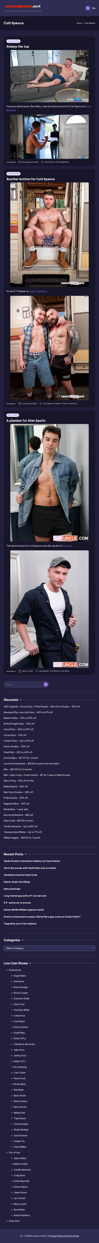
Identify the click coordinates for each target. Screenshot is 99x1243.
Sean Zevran (20, 1107)
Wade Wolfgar (21, 1129)
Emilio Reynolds (21, 1181)
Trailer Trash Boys (38, 291)
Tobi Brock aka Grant (24, 1044)
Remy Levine (20, 1204)
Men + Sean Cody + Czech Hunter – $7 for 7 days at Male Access (37, 775)
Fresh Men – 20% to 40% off (18, 752)
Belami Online (21, 1164)
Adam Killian (20, 1158)
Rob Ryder (19, 1089)
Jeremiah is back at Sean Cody (20, 875)
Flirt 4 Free (14, 1152)
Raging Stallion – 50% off (16, 803)
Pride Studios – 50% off (16, 797)
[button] (46, 684)
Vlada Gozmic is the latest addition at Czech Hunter (32, 861)
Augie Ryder (20, 975)
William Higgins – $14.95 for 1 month (22, 837)
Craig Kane (19, 1175)
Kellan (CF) (19, 1061)
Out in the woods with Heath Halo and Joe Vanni (30, 868)
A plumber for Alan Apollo (26, 421)
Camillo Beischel (22, 1169)
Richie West (20, 1084)
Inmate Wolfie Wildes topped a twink (24, 909)
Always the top (17, 46)
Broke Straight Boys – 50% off (19, 723)
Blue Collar (13, 415)
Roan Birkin (19, 1209)
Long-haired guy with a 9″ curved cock (25, 895)
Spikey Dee (19, 1112)
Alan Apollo (44, 671)
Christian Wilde (21, 1010)
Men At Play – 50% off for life (19, 780)
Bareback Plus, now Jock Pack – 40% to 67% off (28, 712)
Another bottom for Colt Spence (30, 179)
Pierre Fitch (20, 1078)
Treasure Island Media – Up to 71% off (23, 832)
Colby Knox (19, 1015)
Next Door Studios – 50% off (18, 792)
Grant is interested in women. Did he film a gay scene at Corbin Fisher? (42, 916)
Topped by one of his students (20, 923)
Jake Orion (19, 1049)
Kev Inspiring (20, 1067)
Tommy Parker (21, 1124)
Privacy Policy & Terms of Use (64, 1236)
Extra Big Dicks (62, 162)
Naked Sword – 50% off (16, 786)
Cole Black (19, 1021)
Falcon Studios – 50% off (16, 746)
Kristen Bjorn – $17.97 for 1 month (21, 758)
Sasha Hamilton (22, 1215)
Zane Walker (20, 1146)
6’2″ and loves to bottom (17, 902)
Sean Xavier (20, 1095)
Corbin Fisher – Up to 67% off (19, 740)
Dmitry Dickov (21, 1027)
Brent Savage (21, 987)
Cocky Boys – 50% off (15, 735)
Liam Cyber (20, 1072)
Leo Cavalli (19, 1198)
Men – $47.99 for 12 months (18, 769)
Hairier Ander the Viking (17, 882)
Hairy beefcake (12, 889)
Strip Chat (14, 1221)
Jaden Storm (20, 1192)
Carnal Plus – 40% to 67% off (18, 729)
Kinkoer (57, 403)
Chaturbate (15, 970)
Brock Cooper (21, 992)
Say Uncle (67, 545)
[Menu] (93, 8)
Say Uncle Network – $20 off (18, 815)
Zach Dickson (21, 1135)
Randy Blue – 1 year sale (16, 809)
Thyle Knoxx (20, 1118)
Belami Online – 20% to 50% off (20, 718)
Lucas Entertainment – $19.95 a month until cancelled (31, 763)
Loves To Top (13, 41)
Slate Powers (20, 1101)
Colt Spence (49, 162)
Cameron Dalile (21, 998)
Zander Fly (19, 1141)
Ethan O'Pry (20, 1038)
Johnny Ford (20, 1055)
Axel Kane (19, 981)
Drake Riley (19, 1032)
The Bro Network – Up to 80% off (21, 826)
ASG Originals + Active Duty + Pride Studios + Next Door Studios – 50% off (42, 706)
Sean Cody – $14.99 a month (18, 820)
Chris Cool (19, 1004)
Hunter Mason (21, 1186)
